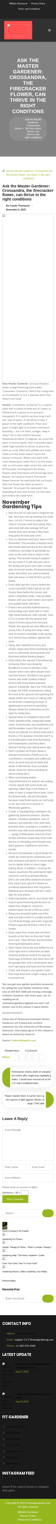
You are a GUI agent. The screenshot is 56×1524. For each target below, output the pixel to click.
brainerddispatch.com (24, 1040)
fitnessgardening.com (21, 1333)
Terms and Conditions (29, 9)
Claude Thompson (20, 205)
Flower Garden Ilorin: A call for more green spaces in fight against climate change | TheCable (24, 1099)
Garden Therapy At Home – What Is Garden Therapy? (26, 1247)
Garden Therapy (13, 1433)
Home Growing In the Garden (15, 1231)
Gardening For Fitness (12, 1239)
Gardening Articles (14, 1451)
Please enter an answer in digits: (20, 1187)
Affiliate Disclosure (18, 3)
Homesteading (8, 1281)
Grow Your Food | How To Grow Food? (19, 1263)
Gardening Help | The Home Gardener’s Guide (23, 1255)
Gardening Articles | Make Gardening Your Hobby (24, 1271)
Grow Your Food (13, 1445)
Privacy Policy (38, 3)
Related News (12, 1050)
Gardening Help (13, 1439)
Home (18, 128)
